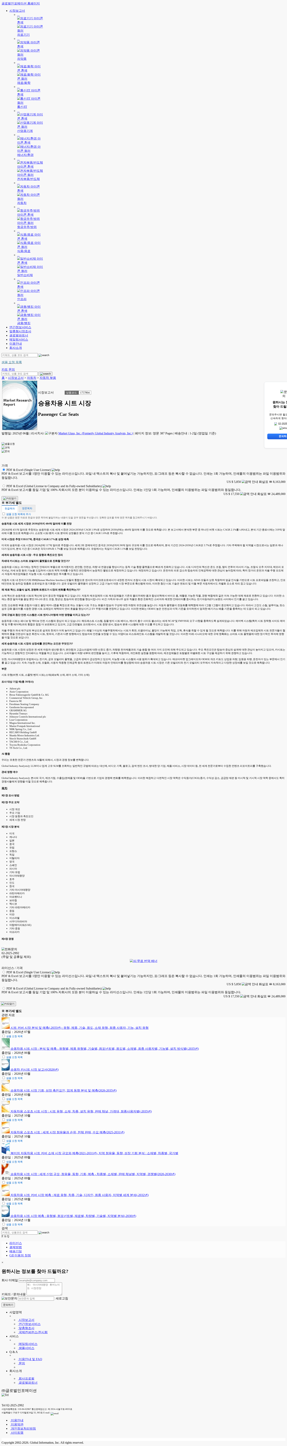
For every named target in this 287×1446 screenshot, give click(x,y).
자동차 (31, 377)
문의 (21, 1363)
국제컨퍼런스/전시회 (33, 1332)
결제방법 (15, 1247)
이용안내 (15, 343)
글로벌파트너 (18, 335)
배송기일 (15, 1251)
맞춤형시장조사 (20, 331)
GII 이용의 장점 (20, 1255)
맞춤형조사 (26, 1328)
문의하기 (8, 1304)
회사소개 (15, 347)
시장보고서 (17, 10)
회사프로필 (26, 1378)
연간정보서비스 (20, 327)
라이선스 (15, 1243)
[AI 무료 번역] (143, 961)
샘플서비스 (26, 1348)
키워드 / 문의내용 (14, 1294)
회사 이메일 (10, 1280)
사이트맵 (16, 1432)
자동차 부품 (48, 377)
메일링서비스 (18, 339)
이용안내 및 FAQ (30, 1359)
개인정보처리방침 (23, 1428)
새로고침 (61, 1298)
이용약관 (16, 1424)
